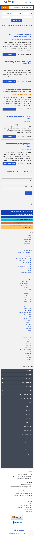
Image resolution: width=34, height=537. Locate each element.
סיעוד (30, 331)
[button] (26, 2)
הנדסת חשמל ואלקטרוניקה (24, 258)
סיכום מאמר (28, 410)
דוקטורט (29, 370)
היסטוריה (29, 256)
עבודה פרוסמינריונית (26, 434)
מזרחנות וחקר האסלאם (25, 306)
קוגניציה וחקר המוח (26, 349)
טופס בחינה (28, 386)
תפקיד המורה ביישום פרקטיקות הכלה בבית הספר (18, 62)
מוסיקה (29, 304)
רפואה (30, 356)
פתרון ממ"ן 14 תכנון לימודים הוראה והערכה (18, 117)
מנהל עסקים (28, 314)
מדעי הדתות (28, 296)
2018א (24, 149)
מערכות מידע (28, 318)
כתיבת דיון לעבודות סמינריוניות (23, 489)
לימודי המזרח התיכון (26, 283)
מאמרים (30, 503)
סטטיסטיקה (28, 329)
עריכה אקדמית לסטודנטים (25, 491)
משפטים (29, 323)
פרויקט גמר (28, 438)
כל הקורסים (29, 512)
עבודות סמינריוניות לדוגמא (25, 474)
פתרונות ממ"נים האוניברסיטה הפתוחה (22, 477)
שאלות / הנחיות (27, 458)
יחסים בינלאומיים (26, 273)
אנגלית (29, 238)
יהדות (30, 271)
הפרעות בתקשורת (26, 263)
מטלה (16, 390)
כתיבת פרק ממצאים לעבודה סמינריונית (21, 487)
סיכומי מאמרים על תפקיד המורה (23, 220)
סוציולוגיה (29, 327)
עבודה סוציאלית (27, 337)
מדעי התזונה (28, 302)
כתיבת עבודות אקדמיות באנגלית (23, 493)
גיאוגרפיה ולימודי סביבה (24, 252)
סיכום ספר (28, 414)
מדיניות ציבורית (27, 294)
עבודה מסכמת (27, 426)
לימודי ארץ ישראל (26, 281)
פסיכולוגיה (28, 343)
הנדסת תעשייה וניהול (25, 260)
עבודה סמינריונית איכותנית (24, 40)
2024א (21, 67)
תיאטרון (29, 358)
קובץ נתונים (28, 446)
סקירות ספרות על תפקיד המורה (24, 214)
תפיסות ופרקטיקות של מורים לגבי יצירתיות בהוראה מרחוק (19, 35)
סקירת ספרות (28, 422)
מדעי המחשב (28, 300)
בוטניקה (29, 246)
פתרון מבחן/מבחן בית (26, 442)
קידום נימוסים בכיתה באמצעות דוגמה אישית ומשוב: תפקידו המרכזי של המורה (17, 90)
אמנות (30, 236)
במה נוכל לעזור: (28, 186)
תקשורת (29, 360)
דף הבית (30, 501)
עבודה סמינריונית (16, 430)
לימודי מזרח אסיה (26, 285)
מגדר (30, 291)
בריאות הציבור (27, 250)
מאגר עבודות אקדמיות (26, 505)
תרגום (16, 466)
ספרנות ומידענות (27, 335)
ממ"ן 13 (29, 149)
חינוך (30, 265)
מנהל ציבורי (28, 316)
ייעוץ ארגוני (28, 275)
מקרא (30, 320)
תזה (30, 462)
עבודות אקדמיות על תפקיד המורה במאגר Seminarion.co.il (21, 226)
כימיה (30, 277)
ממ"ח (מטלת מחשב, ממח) (16, 394)
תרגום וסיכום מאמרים (26, 485)
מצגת (30, 402)
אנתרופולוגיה (28, 240)
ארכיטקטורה (28, 244)
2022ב (24, 122)
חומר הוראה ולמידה (16, 382)
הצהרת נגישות (28, 510)
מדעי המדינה (28, 298)
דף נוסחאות (28, 374)
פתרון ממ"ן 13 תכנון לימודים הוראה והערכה (18, 145)
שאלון (29, 454)
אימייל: (30, 180)
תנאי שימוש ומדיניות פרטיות (24, 508)
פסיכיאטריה (28, 345)
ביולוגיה (29, 248)
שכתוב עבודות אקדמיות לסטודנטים (22, 495)
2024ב (14, 40)
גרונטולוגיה (28, 254)
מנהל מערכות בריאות (25, 312)
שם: (31, 175)
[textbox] (27, 13)
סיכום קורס (16, 418)
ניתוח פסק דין (28, 406)
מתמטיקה (29, 325)
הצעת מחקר (16, 378)
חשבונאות (29, 269)
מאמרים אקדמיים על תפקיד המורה (23, 223)
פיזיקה (30, 339)
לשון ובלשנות (28, 289)
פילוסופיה (29, 341)
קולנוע (30, 351)
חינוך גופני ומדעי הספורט (24, 267)
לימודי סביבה (28, 287)
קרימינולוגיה (28, 354)
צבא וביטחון (28, 347)
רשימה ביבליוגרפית (26, 450)
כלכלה (30, 279)
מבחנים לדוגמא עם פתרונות (24, 479)
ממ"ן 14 (29, 122)
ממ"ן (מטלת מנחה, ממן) (16, 398)
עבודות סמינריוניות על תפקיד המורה (23, 217)
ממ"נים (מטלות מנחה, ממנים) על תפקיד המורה (20, 211)
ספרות (30, 333)
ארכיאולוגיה (28, 242)
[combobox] (27, 13)
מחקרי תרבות (28, 308)
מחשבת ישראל (27, 310)
